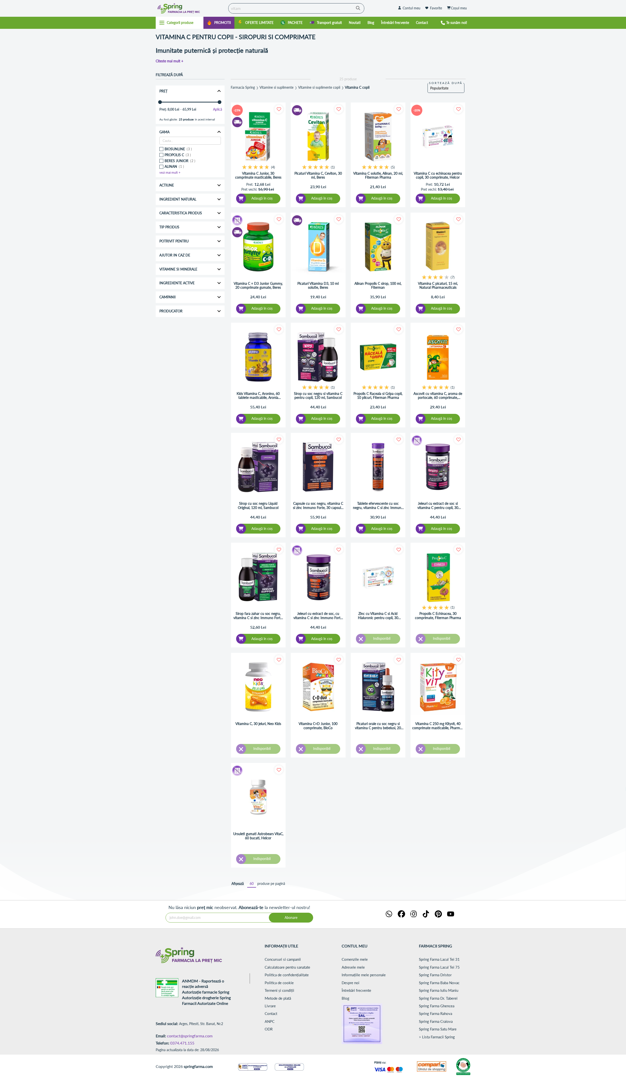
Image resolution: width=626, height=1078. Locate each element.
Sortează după (445, 83)
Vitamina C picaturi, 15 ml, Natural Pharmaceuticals (438, 286)
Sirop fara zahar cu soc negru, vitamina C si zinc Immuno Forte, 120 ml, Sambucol (258, 616)
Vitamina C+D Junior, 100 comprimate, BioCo (318, 726)
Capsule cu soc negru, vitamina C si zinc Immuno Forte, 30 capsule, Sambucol (318, 506)
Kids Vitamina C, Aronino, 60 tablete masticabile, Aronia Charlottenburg (258, 396)
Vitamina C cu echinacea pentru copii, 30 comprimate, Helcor (438, 175)
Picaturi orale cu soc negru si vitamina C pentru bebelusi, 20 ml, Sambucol (378, 726)
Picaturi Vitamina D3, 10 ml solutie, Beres (318, 286)
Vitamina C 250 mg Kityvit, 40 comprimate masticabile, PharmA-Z (437, 726)
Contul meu (411, 8)
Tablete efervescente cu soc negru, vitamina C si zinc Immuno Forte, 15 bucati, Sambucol (378, 506)
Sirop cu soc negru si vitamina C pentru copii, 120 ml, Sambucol (318, 396)
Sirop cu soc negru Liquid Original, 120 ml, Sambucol (258, 506)
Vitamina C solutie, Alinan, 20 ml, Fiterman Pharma (378, 175)
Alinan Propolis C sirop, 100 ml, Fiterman (377, 286)
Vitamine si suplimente (276, 87)
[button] (279, 109)
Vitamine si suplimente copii (319, 87)
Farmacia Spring (243, 87)
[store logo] (191, 8)
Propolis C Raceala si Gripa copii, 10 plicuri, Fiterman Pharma (377, 396)
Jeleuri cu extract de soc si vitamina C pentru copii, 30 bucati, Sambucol (437, 506)
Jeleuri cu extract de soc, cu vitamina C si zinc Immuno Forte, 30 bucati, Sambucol (318, 616)
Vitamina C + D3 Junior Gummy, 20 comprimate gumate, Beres (258, 286)
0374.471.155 (182, 1043)
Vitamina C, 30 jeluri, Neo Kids (258, 724)
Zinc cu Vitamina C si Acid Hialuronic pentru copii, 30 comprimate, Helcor (378, 616)
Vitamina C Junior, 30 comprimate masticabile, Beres (258, 175)
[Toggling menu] (180, 23)
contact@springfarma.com (190, 1035)
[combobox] (296, 8)
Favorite (436, 8)
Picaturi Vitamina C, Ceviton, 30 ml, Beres (318, 175)
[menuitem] (218, 23)
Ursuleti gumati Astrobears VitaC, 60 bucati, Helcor (258, 836)
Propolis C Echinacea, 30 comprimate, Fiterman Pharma (438, 616)
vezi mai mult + (170, 172)
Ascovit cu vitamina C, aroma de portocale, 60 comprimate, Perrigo (437, 396)
